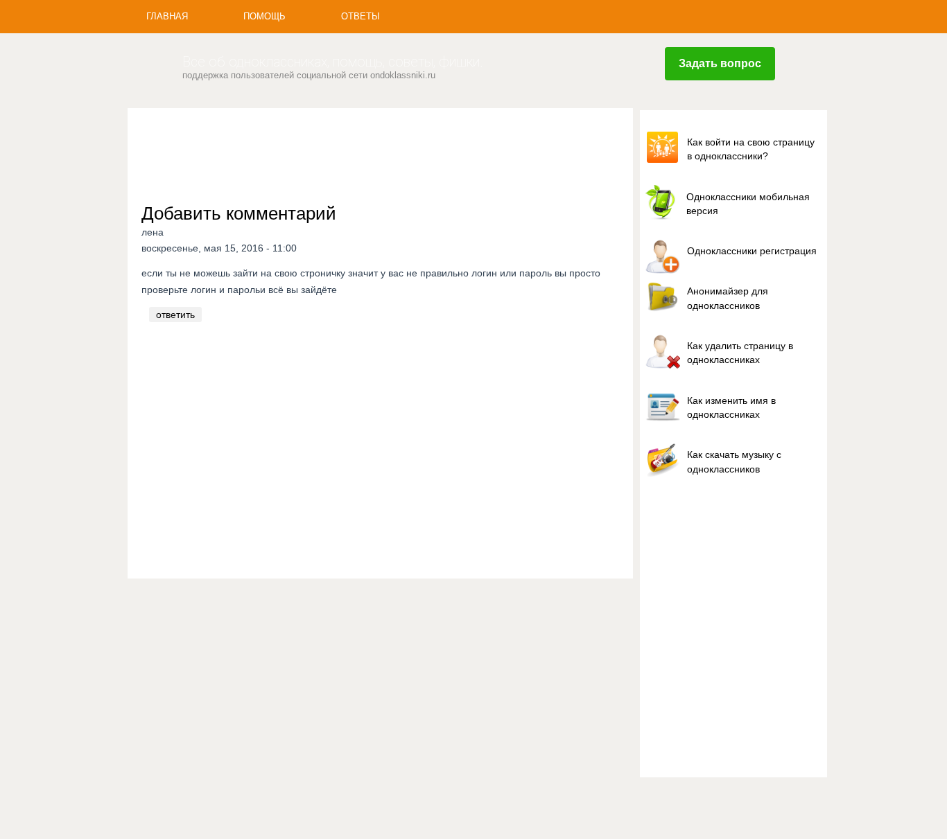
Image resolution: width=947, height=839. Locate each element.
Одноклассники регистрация (752, 250)
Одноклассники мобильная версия (748, 203)
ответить (175, 314)
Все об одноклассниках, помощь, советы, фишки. (332, 62)
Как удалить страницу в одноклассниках (740, 352)
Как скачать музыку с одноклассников (734, 461)
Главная (167, 16)
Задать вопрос (720, 63)
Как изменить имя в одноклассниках (731, 407)
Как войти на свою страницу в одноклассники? (751, 148)
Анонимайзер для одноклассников (727, 297)
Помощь (264, 16)
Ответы (360, 16)
